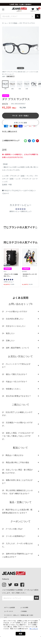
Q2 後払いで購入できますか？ (14, 374)
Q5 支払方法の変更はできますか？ (16, 396)
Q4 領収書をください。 (12, 389)
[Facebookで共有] (29, 140)
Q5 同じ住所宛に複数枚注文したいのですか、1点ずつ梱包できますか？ (17, 491)
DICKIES (24, 271)
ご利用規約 (23, 611)
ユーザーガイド (8, 611)
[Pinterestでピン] (37, 140)
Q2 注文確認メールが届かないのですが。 (17, 424)
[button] (5, 263)
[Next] (36, 48)
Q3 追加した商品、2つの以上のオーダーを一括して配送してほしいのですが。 (18, 436)
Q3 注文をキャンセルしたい (14, 326)
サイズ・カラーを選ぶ (20, 116)
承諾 (20, 634)
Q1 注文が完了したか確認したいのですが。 (17, 413)
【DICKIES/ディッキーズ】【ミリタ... (29, 275)
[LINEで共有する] (25, 140)
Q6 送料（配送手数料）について (15, 348)
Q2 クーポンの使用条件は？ (14, 536)
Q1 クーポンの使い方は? (12, 529)
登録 (36, 597)
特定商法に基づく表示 (26, 615)
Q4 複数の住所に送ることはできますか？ (17, 481)
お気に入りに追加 (20, 123)
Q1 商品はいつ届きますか (12, 455)
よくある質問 (24, 607)
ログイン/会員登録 (9, 607)
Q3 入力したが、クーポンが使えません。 (17, 544)
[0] (37, 9)
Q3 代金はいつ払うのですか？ (14, 381)
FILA (5, 271)
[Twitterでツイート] (33, 140)
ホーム (4, 23)
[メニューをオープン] (3, 9)
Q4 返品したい (8, 333)
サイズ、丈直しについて (9, 131)
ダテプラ (5, 104)
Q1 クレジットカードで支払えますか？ (16, 365)
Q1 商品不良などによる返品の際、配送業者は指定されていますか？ (17, 511)
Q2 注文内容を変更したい (13, 319)
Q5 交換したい (8, 340)
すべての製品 (13, 23)
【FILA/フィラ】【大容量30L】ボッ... (11, 275)
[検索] (37, 16)
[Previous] (4, 48)
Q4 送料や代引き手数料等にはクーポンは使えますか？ (17, 555)
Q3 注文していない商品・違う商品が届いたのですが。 (17, 471)
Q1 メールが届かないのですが (14, 311)
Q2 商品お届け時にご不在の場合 (15, 462)
